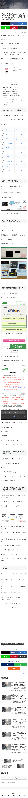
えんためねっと (9, 138)
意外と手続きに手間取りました (11, 93)
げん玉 (7, 156)
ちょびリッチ (9, 134)
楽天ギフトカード (19, 643)
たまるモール (9, 161)
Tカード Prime (19, 129)
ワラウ (7, 152)
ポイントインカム (10, 143)
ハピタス (8, 170)
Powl (7, 129)
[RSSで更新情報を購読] (14, 668)
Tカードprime (5, 643)
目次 (12, 84)
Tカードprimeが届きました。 (11, 91)
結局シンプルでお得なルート (11, 89)
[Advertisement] (14, 623)
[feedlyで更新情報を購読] (20, 664)
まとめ (5, 104)
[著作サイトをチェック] (7, 664)
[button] (22, 27)
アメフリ (8, 147)
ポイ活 (12, 643)
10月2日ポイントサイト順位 (11, 87)
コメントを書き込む (14, 778)
